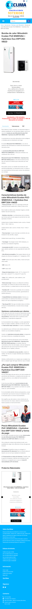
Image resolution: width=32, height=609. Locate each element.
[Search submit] (28, 21)
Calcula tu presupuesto (16, 113)
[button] (3, 21)
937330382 (16, 13)
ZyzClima (6, 578)
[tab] (5, 126)
